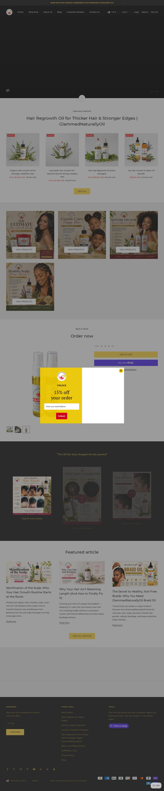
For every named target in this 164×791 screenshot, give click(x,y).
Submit (61, 416)
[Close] (121, 371)
